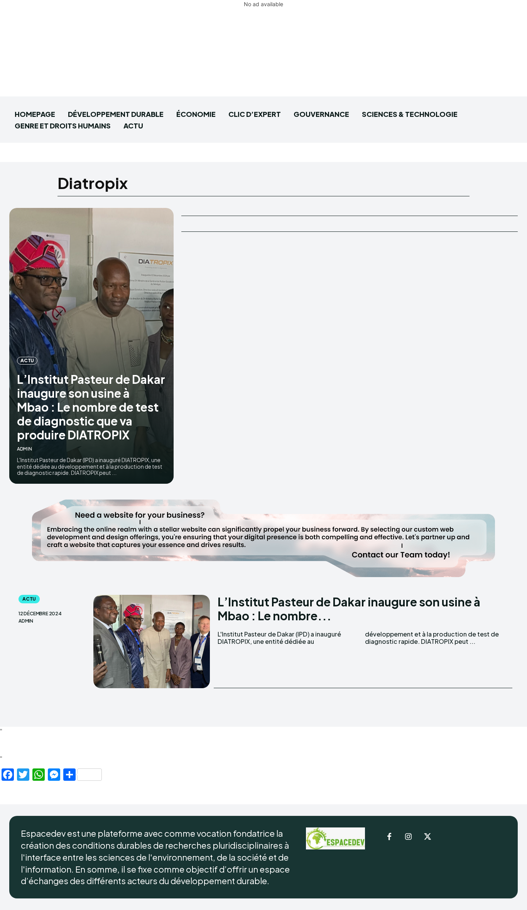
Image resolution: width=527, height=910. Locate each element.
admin (24, 449)
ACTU (27, 360)
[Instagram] (408, 837)
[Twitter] (428, 837)
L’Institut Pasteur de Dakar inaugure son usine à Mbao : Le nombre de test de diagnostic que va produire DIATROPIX (91, 407)
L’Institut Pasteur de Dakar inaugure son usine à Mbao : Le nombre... (349, 608)
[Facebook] (389, 837)
